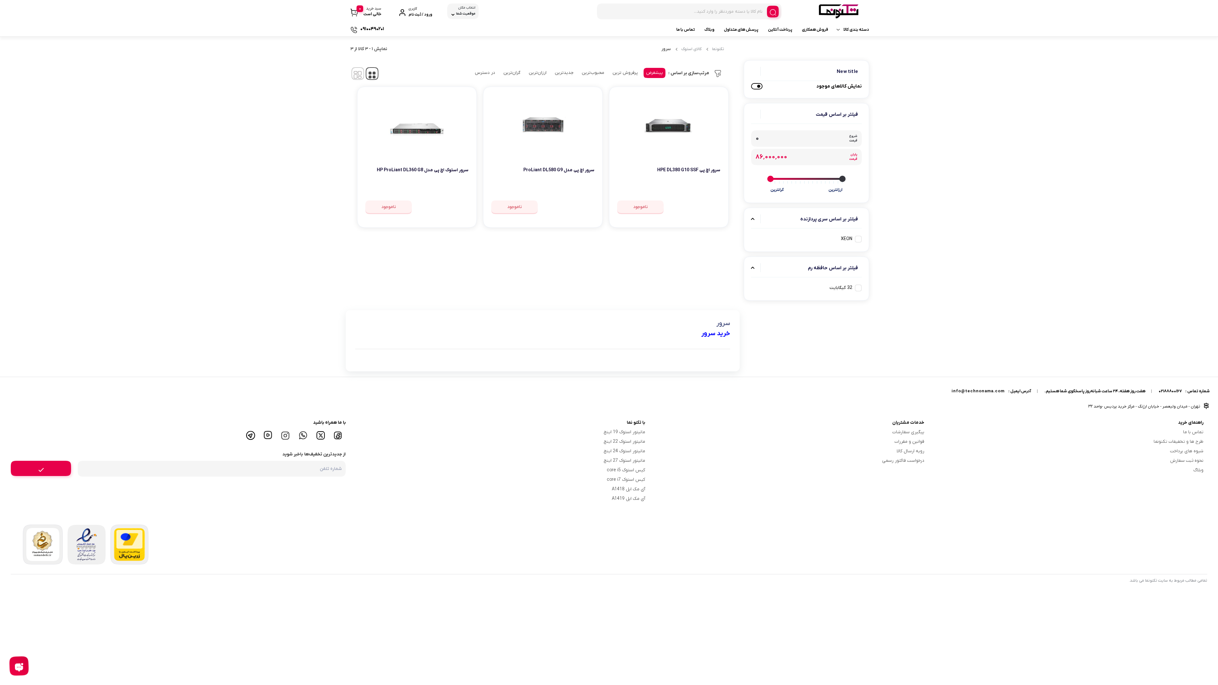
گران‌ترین (512, 73)
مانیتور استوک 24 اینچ (624, 451)
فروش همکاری (815, 29)
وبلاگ (709, 29)
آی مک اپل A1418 (628, 489)
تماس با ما (685, 29)
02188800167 (1170, 391)
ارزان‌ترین (538, 73)
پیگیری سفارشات (908, 432)
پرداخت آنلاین (780, 29)
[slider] (842, 179)
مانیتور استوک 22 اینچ (624, 442)
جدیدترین (564, 73)
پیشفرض (654, 73)
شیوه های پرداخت (1186, 451)
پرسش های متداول (741, 29)
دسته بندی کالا (856, 29)
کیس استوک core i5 (626, 470)
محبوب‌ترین (593, 73)
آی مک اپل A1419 (628, 499)
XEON (846, 239)
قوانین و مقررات (909, 442)
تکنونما (718, 49)
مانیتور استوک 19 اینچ (624, 432)
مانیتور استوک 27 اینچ (624, 461)
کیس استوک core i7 (626, 480)
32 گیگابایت (840, 288)
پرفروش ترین (625, 73)
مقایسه (706, 189)
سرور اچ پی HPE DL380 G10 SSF (688, 170)
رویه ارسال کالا (910, 451)
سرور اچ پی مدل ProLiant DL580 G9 (558, 170)
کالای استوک (691, 49)
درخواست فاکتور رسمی (903, 461)
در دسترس (485, 73)
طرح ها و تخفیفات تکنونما (1178, 442)
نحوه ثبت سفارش (1186, 461)
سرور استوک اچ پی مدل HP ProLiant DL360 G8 (422, 170)
